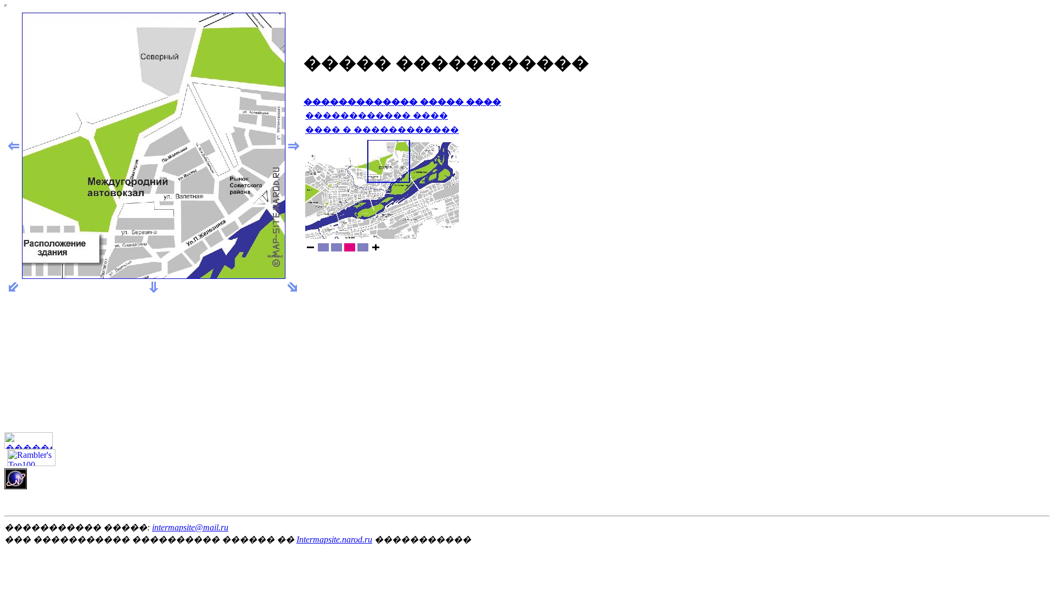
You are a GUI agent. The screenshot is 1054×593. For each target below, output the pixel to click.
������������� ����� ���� (402, 102)
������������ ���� (376, 115)
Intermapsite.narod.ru (334, 539)
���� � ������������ (382, 130)
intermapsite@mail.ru (190, 527)
